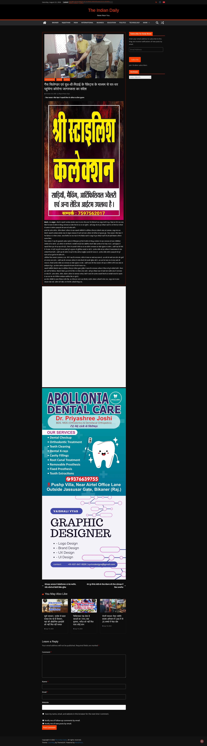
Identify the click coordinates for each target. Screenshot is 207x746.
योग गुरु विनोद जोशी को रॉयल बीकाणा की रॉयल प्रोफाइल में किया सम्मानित (105, 586)
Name (45, 681)
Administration (49, 79)
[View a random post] (162, 22)
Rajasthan (66, 23)
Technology (134, 23)
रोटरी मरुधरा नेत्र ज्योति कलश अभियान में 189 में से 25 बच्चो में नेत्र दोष (112, 619)
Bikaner (55, 23)
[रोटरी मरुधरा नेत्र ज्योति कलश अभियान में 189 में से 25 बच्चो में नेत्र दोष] (113, 600)
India (76, 23)
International (87, 23)
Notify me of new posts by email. (58, 723)
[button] (148, 22)
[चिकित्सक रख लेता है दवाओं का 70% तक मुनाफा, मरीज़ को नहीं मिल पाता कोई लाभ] (84, 600)
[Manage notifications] (202, 741)
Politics (122, 23)
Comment (47, 652)
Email (45, 692)
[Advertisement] (84, 336)
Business (100, 23)
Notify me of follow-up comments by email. (62, 720)
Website (45, 702)
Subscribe (135, 60)
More (145, 23)
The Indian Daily (103, 10)
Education (111, 23)
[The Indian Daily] (44, 22)
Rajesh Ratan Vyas (64, 94)
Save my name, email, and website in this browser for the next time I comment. (77, 714)
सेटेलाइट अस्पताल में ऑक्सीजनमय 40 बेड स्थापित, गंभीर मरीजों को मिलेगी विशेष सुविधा (60, 586)
